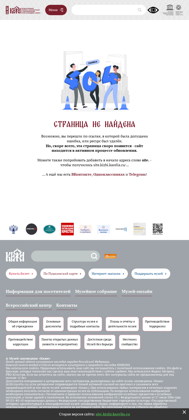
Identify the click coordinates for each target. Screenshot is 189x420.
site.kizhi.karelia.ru (113, 414)
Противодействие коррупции (20, 341)
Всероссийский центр (29, 305)
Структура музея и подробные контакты (85, 324)
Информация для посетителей (38, 291)
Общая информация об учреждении (22, 324)
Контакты (66, 305)
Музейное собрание (96, 291)
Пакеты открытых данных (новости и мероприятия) (59, 341)
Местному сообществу (129, 341)
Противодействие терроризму (157, 324)
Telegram (137, 174)
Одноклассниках (109, 174)
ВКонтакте (81, 174)
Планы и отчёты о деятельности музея (122, 324)
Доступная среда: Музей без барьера (100, 341)
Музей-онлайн (137, 291)
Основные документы (53, 324)
